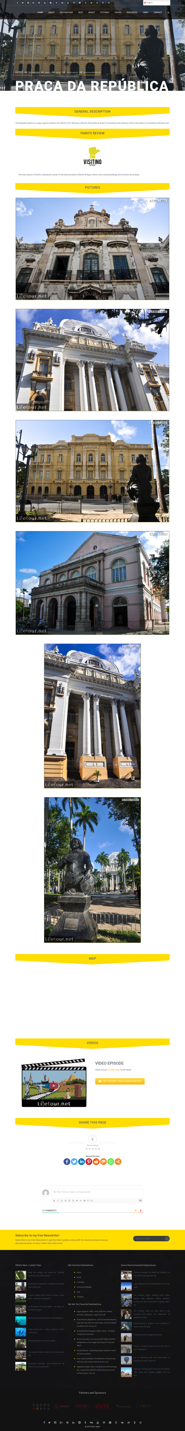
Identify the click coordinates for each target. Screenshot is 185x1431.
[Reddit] (96, 1161)
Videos (118, 12)
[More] (118, 1161)
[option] (41, 1406)
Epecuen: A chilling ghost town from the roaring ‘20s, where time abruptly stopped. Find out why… (152, 1372)
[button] (120, 1081)
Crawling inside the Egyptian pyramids (148, 1335)
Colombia (80, 1282)
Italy (78, 1292)
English (149, 3)
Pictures (104, 12)
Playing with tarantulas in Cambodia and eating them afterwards (46, 1285)
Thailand (80, 1297)
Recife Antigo (72, 73)
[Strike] (65, 1200)
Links (145, 12)
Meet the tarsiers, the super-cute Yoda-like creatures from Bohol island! (46, 1274)
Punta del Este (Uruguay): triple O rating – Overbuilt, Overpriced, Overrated (96, 1332)
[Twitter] (74, 1161)
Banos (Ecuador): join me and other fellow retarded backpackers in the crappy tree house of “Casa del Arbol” (96, 1342)
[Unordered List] (73, 1200)
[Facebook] (67, 1161)
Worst (91, 12)
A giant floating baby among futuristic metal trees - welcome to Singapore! (46, 1296)
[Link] (84, 1200)
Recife (58, 73)
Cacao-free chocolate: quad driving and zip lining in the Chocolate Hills (46, 1365)
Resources (132, 12)
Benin (79, 1272)
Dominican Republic (84, 1287)
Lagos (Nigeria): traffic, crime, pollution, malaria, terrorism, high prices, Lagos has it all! (95, 1313)
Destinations (66, 12)
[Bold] (54, 1200)
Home (40, 12)
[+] (91, 1200)
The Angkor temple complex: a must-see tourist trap (46, 1353)
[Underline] (62, 1200)
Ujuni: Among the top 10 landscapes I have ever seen (152, 1285)
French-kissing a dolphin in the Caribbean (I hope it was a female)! (152, 1325)
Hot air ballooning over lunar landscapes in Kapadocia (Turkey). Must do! (152, 1359)
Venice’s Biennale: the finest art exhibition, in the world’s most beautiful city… (152, 1274)
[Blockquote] (77, 1200)
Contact (158, 12)
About (51, 12)
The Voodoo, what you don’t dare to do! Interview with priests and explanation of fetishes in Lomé (152, 1314)
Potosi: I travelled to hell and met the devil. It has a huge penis (152, 1347)
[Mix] (103, 1161)
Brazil (48, 73)
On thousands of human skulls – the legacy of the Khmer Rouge (46, 1308)
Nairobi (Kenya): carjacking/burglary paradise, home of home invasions (96, 1352)
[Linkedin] (81, 1161)
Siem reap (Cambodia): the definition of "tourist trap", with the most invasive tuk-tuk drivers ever (96, 1360)
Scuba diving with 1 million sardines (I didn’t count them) (46, 1331)
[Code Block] (81, 1200)
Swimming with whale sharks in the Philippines (45, 1318)
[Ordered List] (69, 1200)
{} (88, 1200)
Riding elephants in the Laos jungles (41, 1341)
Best (80, 12)
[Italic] (58, 1200)
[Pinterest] (88, 1161)
